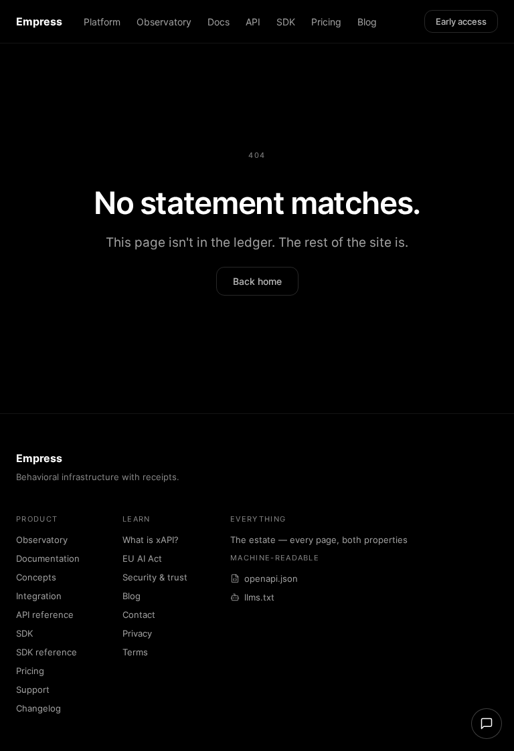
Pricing (326, 21)
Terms (135, 652)
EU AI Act (142, 558)
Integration (39, 596)
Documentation (48, 558)
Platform (102, 21)
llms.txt (259, 597)
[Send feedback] (486, 723)
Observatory (164, 21)
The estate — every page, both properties (319, 539)
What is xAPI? (150, 539)
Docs (218, 21)
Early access (461, 21)
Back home (257, 281)
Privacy (137, 633)
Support (33, 689)
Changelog (38, 708)
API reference (45, 614)
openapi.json (271, 578)
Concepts (36, 577)
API (253, 21)
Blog (367, 21)
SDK (285, 21)
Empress (39, 21)
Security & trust (154, 577)
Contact (138, 614)
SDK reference (46, 652)
